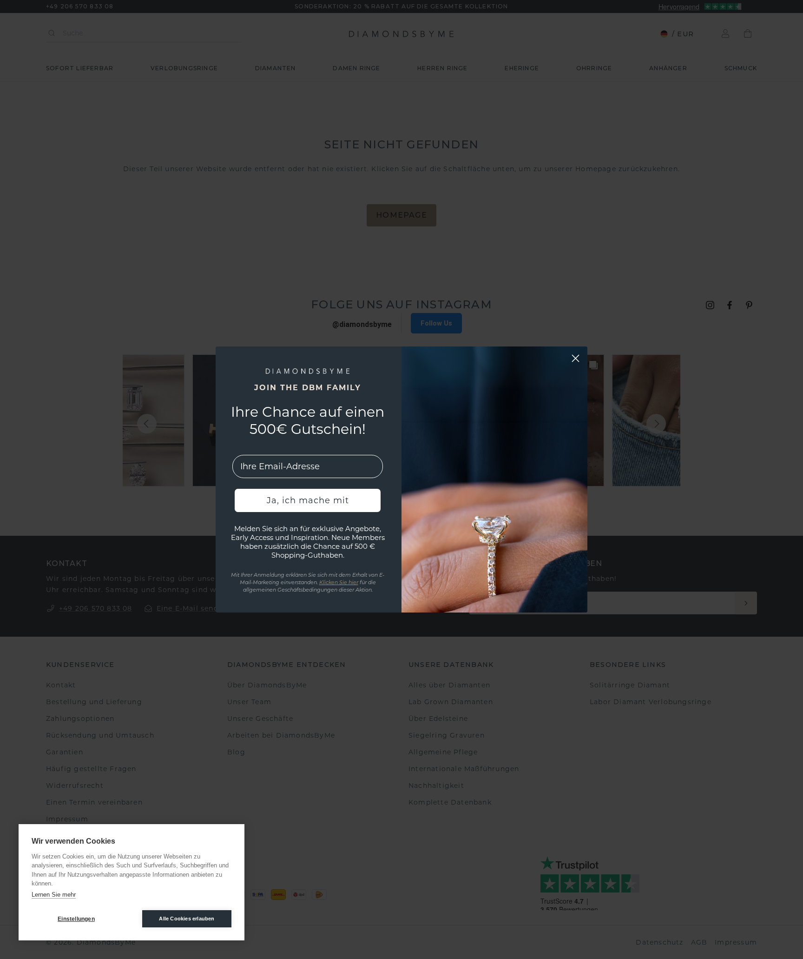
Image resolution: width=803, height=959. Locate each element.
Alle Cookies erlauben (186, 918)
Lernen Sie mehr (54, 894)
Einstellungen (76, 919)
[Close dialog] (575, 358)
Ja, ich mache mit (308, 500)
